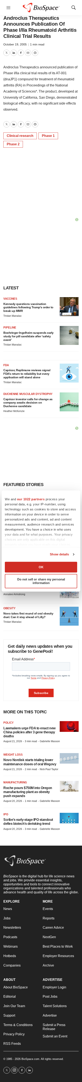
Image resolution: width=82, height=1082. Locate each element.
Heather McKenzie (14, 411)
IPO (5, 814)
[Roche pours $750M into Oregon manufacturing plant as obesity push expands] (69, 786)
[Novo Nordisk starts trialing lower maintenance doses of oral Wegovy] (69, 758)
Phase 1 (48, 136)
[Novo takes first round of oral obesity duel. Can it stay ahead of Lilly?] (69, 616)
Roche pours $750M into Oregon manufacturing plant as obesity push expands (27, 792)
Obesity (9, 608)
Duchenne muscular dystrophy (28, 394)
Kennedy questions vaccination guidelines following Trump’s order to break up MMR (28, 307)
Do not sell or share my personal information (41, 581)
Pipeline (9, 327)
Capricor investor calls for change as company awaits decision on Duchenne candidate (28, 402)
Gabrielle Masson (50, 741)
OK (41, 567)
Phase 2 (13, 144)
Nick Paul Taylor (49, 769)
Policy (8, 722)
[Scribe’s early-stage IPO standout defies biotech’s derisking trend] (69, 818)
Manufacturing (15, 782)
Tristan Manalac (12, 315)
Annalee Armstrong (14, 594)
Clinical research (20, 136)
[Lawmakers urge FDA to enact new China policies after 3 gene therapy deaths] (69, 726)
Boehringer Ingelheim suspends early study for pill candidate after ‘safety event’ (28, 336)
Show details (59, 554)
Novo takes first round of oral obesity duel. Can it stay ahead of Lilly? (28, 615)
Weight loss (13, 754)
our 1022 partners (31, 499)
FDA (6, 365)
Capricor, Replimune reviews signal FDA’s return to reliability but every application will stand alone (26, 373)
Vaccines (10, 298)
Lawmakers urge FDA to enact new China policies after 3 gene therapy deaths (29, 732)
